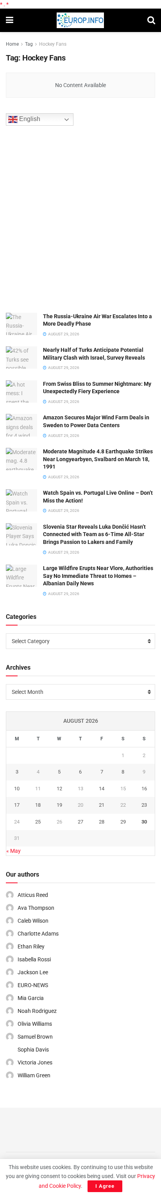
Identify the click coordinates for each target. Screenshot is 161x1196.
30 (144, 822)
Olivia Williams (35, 1024)
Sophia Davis (33, 1049)
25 (38, 822)
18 (38, 805)
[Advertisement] (80, 217)
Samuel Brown (35, 1037)
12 (59, 788)
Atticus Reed (33, 895)
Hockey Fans (52, 44)
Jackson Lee (33, 972)
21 (101, 805)
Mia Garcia (31, 998)
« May (13, 851)
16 (144, 788)
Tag (29, 44)
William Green (34, 1075)
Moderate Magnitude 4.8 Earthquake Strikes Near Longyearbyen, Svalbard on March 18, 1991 (98, 459)
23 (144, 805)
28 (101, 822)
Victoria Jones (35, 1062)
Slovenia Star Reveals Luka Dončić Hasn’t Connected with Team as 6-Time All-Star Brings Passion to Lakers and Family (94, 534)
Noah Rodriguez (37, 1011)
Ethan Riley (31, 946)
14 (101, 788)
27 (80, 822)
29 (123, 822)
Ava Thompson (36, 908)
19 (59, 805)
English (29, 119)
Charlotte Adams (38, 933)
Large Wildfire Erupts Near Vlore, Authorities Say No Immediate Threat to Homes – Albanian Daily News (98, 575)
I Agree (104, 1186)
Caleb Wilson (33, 921)
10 (17, 788)
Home (12, 44)
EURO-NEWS (33, 985)
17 (17, 805)
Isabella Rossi (34, 959)
